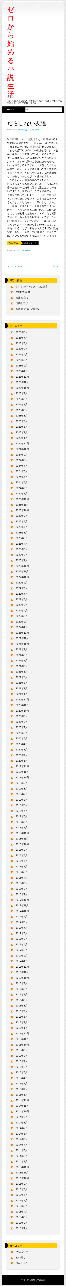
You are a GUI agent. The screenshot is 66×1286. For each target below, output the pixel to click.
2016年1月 (22, 1027)
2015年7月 (22, 1061)
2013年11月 (22, 1172)
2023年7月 (22, 526)
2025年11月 (22, 382)
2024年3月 (22, 482)
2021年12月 (22, 632)
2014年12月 (22, 1100)
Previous (14, 265)
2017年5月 (22, 938)
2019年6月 (22, 799)
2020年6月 (22, 733)
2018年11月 (22, 838)
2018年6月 (22, 866)
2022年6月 (22, 599)
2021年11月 (22, 638)
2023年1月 (22, 560)
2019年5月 (22, 805)
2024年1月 (22, 493)
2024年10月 (22, 449)
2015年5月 (22, 1072)
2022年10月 (22, 577)
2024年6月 (22, 471)
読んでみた (22, 1262)
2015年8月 (22, 1055)
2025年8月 (22, 399)
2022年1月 (22, 627)
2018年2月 (22, 888)
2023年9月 (22, 515)
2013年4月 (22, 1211)
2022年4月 (22, 610)
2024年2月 (22, 488)
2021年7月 (22, 660)
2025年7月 (22, 404)
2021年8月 (22, 655)
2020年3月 (22, 749)
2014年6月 (22, 1133)
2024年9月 (22, 454)
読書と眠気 (22, 297)
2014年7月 (22, 1128)
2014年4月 (22, 1144)
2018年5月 (22, 872)
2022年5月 (22, 604)
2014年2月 (22, 1156)
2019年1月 (22, 827)
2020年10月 (22, 710)
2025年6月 (22, 410)
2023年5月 (22, 538)
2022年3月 (22, 616)
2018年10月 (22, 844)
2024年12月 (22, 443)
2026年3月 (22, 360)
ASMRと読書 (23, 292)
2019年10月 (22, 777)
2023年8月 (22, 521)
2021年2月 (22, 688)
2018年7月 (22, 860)
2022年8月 (22, 588)
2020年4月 (22, 744)
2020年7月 (22, 727)
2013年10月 (22, 1178)
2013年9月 (22, 1183)
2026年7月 (22, 337)
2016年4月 (22, 1011)
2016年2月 (22, 1022)
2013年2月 (22, 1222)
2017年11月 (22, 905)
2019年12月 (22, 766)
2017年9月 (22, 916)
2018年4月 (22, 877)
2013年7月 (22, 1194)
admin (38, 130)
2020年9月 (22, 716)
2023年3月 (22, 549)
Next (54, 265)
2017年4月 (22, 944)
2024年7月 (22, 465)
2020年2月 (22, 755)
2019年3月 (22, 816)
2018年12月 (22, 833)
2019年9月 (22, 783)
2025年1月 (22, 437)
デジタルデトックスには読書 (32, 286)
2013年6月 (22, 1200)
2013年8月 (22, 1189)
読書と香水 (22, 303)
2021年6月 (22, 666)
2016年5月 (22, 1005)
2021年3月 (22, 682)
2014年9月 (22, 1116)
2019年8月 (22, 788)
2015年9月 (22, 1050)
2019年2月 (22, 822)
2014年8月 (22, 1122)
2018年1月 (22, 894)
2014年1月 (22, 1161)
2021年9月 (22, 649)
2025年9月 (22, 393)
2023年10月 (22, 510)
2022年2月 (22, 621)
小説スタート (30, 243)
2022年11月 (22, 571)
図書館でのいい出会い (28, 308)
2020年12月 (22, 699)
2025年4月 (22, 421)
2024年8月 (22, 460)
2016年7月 (22, 994)
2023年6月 (22, 532)
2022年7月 (22, 593)
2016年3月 (22, 1016)
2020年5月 (22, 738)
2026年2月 (22, 365)
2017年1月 (22, 961)
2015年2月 (22, 1089)
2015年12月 (22, 1033)
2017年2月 (22, 955)
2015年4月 (22, 1078)
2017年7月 (22, 927)
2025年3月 (22, 426)
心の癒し (21, 1257)
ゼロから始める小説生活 (10, 52)
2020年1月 (22, 760)
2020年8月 (22, 721)
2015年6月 (22, 1066)
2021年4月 (22, 677)
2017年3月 (22, 950)
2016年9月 (22, 983)
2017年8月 (22, 922)
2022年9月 (22, 582)
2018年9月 (22, 849)
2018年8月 (22, 855)
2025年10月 (22, 387)
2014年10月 (22, 1111)
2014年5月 (22, 1139)
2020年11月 (22, 705)
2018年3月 (22, 883)
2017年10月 (22, 911)
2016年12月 (22, 966)
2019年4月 (22, 810)
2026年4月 (22, 354)
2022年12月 (22, 566)
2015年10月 (22, 1044)
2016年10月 (22, 977)
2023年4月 (22, 543)
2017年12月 (22, 900)
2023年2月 (22, 554)
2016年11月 (22, 972)
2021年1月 (22, 693)
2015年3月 (22, 1083)
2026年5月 (22, 348)
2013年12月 (22, 1167)
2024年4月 (22, 476)
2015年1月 (22, 1094)
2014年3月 (22, 1150)
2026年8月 (22, 332)
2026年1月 (22, 371)
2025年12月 (22, 376)
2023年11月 (22, 504)
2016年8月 (22, 989)
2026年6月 (22, 343)
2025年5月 (22, 415)
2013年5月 (22, 1206)
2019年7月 (22, 794)
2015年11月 (22, 1039)
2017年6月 (22, 933)
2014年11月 (22, 1105)
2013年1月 (22, 1228)
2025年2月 (22, 432)
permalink (25, 250)
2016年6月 (22, 1000)
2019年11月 (22, 771)
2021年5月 (22, 671)
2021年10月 (22, 643)
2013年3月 (22, 1217)
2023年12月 (22, 499)
